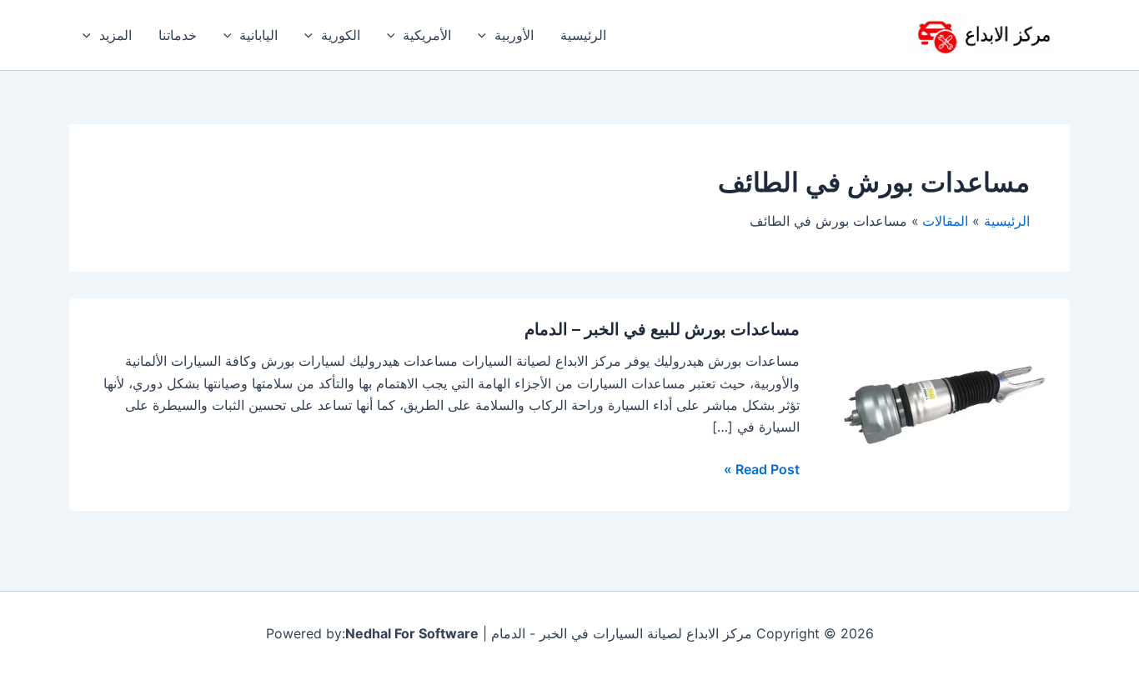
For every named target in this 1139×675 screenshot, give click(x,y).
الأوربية (514, 35)
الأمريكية (427, 35)
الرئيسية (583, 35)
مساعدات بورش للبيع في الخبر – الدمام (662, 329)
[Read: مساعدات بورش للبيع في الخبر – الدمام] (945, 403)
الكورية (340, 35)
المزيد (115, 35)
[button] (486, 35)
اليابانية (258, 35)
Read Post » (762, 468)
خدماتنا (177, 35)
